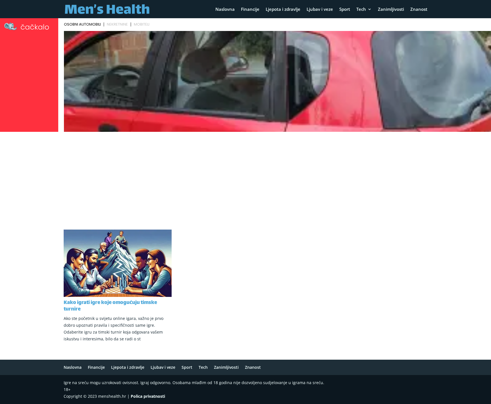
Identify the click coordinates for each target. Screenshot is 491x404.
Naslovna (225, 9)
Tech (361, 9)
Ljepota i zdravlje (283, 9)
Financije (250, 9)
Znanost (418, 9)
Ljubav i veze (320, 9)
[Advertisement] (245, 176)
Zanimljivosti (391, 9)
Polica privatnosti (148, 396)
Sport (344, 9)
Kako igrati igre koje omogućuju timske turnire (110, 306)
